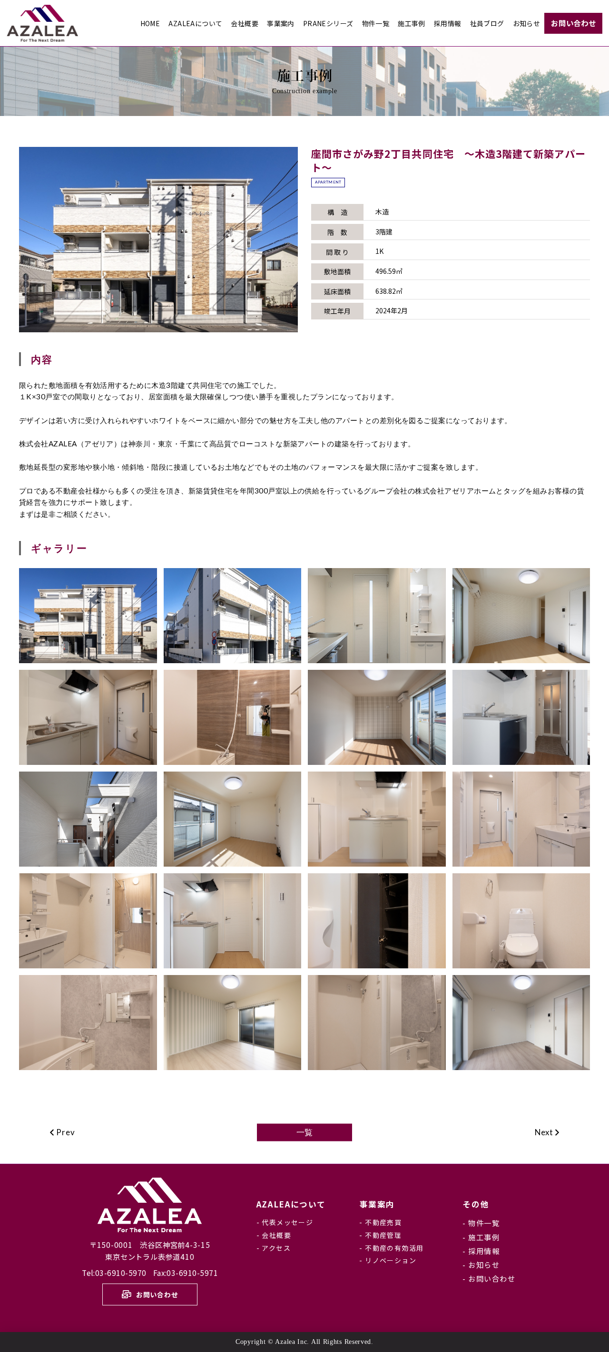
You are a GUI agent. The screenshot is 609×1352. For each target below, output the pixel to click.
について (291, 1204)
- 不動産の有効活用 (391, 1248)
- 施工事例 (481, 1237)
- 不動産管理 (380, 1235)
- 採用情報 (481, 1251)
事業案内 (377, 1204)
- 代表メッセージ (285, 1222)
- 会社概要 (273, 1235)
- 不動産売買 (380, 1222)
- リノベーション (387, 1260)
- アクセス (273, 1248)
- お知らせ (481, 1264)
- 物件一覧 (481, 1222)
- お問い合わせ (488, 1278)
